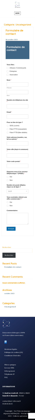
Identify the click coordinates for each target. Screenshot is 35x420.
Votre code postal (14, 161)
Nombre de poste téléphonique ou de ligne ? (16, 186)
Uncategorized (10, 307)
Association (14, 75)
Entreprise (13, 71)
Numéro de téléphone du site (17, 101)
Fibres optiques (10, 365)
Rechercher (6, 247)
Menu (17, 13)
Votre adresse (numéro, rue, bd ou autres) (17, 138)
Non (11, 180)
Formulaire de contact (14, 32)
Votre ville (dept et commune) (17, 150)
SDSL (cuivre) (14, 125)
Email (9, 112)
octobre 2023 (9, 293)
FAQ (5, 377)
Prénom (9, 88)
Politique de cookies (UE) (13, 352)
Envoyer (11, 229)
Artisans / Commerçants (18, 68)
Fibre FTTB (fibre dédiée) (18, 132)
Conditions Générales (12, 355)
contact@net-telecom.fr (11, 401)
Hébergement (9, 371)
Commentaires (12, 210)
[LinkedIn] (5, 342)
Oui (11, 177)
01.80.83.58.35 (7, 404)
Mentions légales (10, 349)
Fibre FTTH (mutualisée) (18, 129)
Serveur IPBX (9, 368)
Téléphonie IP (9, 374)
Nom (8, 95)
